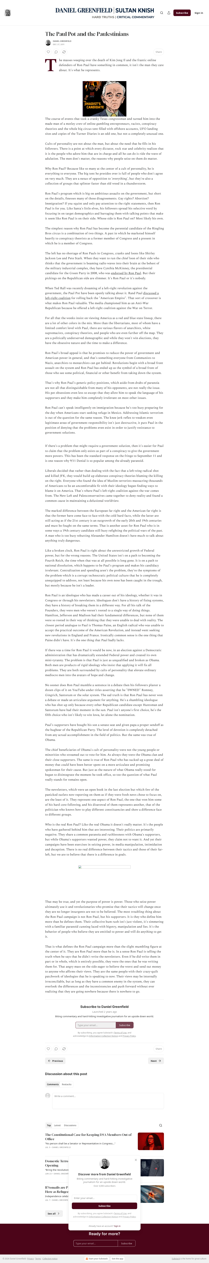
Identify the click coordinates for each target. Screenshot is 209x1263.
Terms (38, 1258)
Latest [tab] (57, 1125)
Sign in (199, 12)
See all (52, 1213)
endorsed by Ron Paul (126, 273)
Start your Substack (98, 1258)
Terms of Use (120, 1213)
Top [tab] (49, 1125)
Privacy (30, 1258)
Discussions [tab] (70, 1125)
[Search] (161, 13)
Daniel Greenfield (62, 41)
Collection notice (49, 1258)
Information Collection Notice (103, 1216)
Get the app (117, 1258)
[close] (135, 1160)
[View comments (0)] (56, 52)
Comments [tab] (53, 1084)
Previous (57, 1060)
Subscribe (182, 12)
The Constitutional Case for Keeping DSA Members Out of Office (88, 1137)
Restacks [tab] (66, 1084)
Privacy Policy (129, 1216)
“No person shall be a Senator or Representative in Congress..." (80, 1143)
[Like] (48, 52)
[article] (104, 1143)
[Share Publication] (169, 13)
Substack (176, 1258)
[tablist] (59, 1084)
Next (154, 1060)
